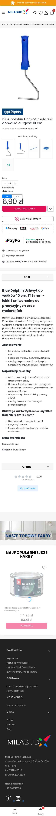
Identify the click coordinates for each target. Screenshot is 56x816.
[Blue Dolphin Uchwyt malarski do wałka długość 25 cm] (21, 148)
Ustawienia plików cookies (20, 667)
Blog (9, 729)
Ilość (4, 178)
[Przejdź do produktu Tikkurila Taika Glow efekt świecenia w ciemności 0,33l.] (26, 585)
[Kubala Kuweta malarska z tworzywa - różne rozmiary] (46, 148)
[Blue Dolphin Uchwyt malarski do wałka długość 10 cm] (8, 148)
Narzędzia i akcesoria (19, 24)
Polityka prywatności (17, 662)
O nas (10, 720)
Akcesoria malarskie (44, 24)
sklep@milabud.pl (14, 783)
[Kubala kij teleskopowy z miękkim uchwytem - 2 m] (34, 148)
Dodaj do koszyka (24, 208)
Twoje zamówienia (16, 705)
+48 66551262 (12, 788)
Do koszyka (26, 625)
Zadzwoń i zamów (30, 218)
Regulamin (12, 658)
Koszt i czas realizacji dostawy (22, 686)
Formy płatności (15, 690)
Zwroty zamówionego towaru (22, 671)
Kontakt (11, 724)
